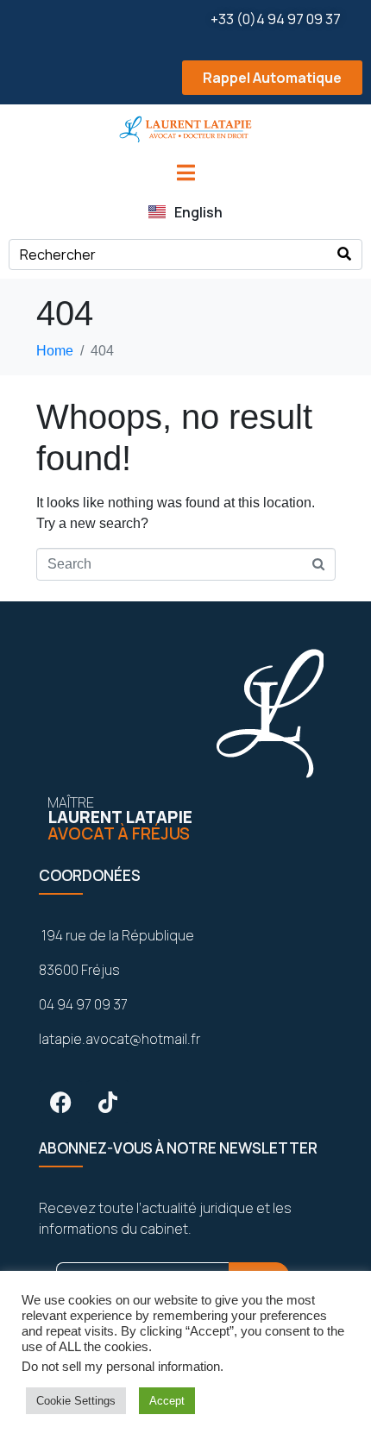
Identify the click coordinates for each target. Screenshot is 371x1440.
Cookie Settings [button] (76, 1400)
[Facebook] (60, 1101)
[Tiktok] (107, 1101)
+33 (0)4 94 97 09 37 (276, 18)
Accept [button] (167, 1400)
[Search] (344, 254)
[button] (185, 78)
